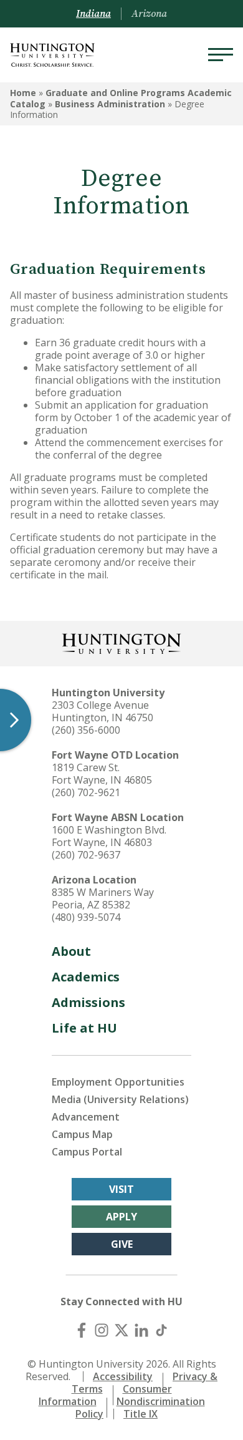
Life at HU (84, 1027)
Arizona (149, 13)
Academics (86, 976)
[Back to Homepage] (121, 642)
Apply (121, 1217)
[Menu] (220, 55)
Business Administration (110, 104)
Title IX (140, 1414)
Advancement (86, 1117)
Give (122, 1244)
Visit (121, 1189)
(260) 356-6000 (86, 730)
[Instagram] (101, 1330)
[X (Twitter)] (121, 1330)
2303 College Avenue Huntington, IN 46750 (102, 711)
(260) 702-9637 (86, 855)
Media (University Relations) (120, 1099)
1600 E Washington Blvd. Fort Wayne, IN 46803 (109, 836)
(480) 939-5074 (86, 917)
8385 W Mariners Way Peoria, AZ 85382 (103, 898)
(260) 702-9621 (86, 792)
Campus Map (82, 1134)
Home (23, 93)
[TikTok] (161, 1330)
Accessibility (123, 1376)
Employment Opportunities (118, 1082)
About (71, 951)
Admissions (88, 1002)
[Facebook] (81, 1330)
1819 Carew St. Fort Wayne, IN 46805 (102, 774)
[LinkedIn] (141, 1330)
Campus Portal (87, 1152)
